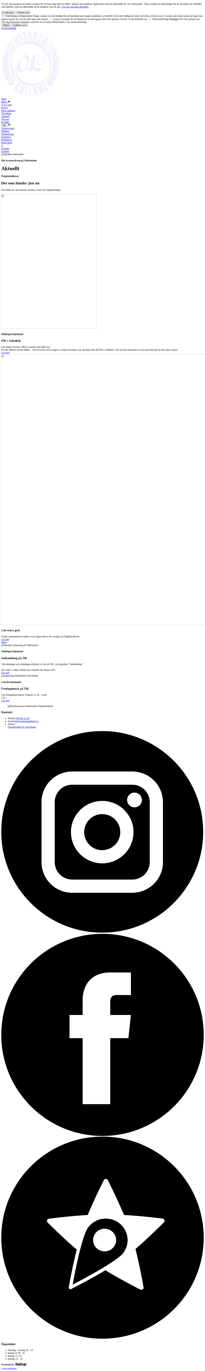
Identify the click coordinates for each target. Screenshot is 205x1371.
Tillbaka (6, 25)
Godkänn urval (19, 25)
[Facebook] (102, 1135)
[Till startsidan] (30, 96)
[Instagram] (102, 932)
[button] (9, 102)
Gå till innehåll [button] (8, 28)
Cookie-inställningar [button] (9, 1368)
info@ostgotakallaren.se (26, 721)
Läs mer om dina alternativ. (75, 6)
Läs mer (5, 352)
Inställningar (8, 12)
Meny (4, 642)
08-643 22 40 (23, 718)
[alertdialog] (102, 15)
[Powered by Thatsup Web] (14, 1365)
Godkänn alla (23, 12)
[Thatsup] (102, 1337)
